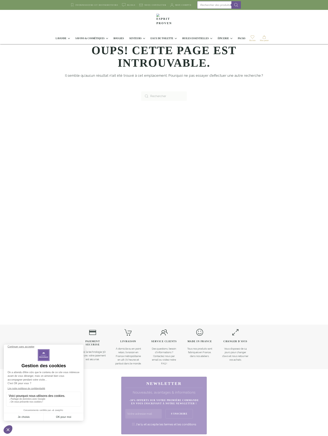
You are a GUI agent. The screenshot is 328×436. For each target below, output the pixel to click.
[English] (249, 4)
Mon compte (183, 5)
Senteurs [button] (135, 38)
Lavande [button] (61, 38)
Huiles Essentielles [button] (195, 38)
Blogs (131, 5)
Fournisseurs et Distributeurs (97, 5)
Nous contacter (155, 5)
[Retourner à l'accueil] (164, 21)
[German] (258, 4)
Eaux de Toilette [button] (162, 38)
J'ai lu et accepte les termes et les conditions (166, 424)
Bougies (119, 38)
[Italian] (262, 4)
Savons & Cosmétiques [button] (90, 38)
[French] (253, 4)
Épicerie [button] (223, 38)
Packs (241, 38)
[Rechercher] (236, 5)
